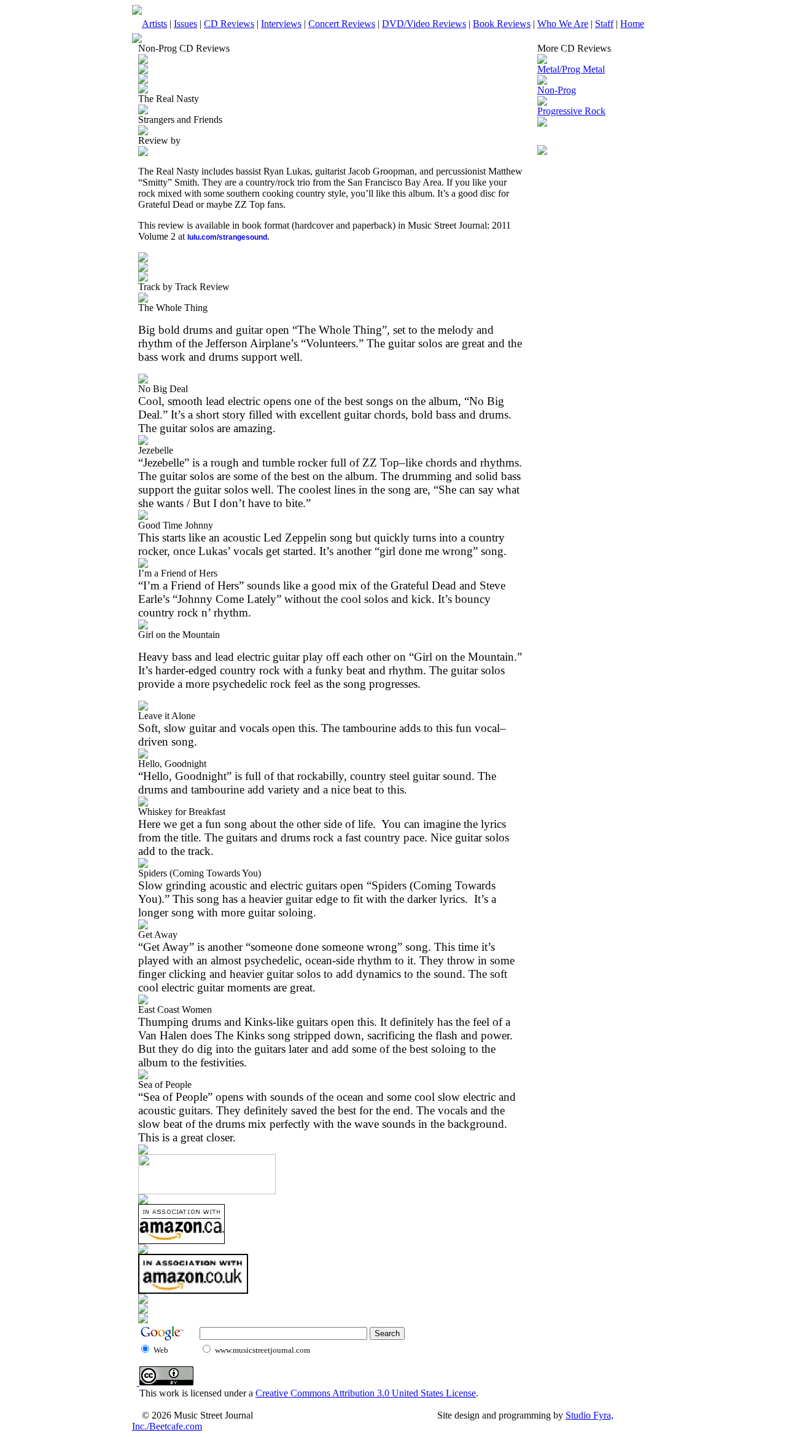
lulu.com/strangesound (227, 237)
